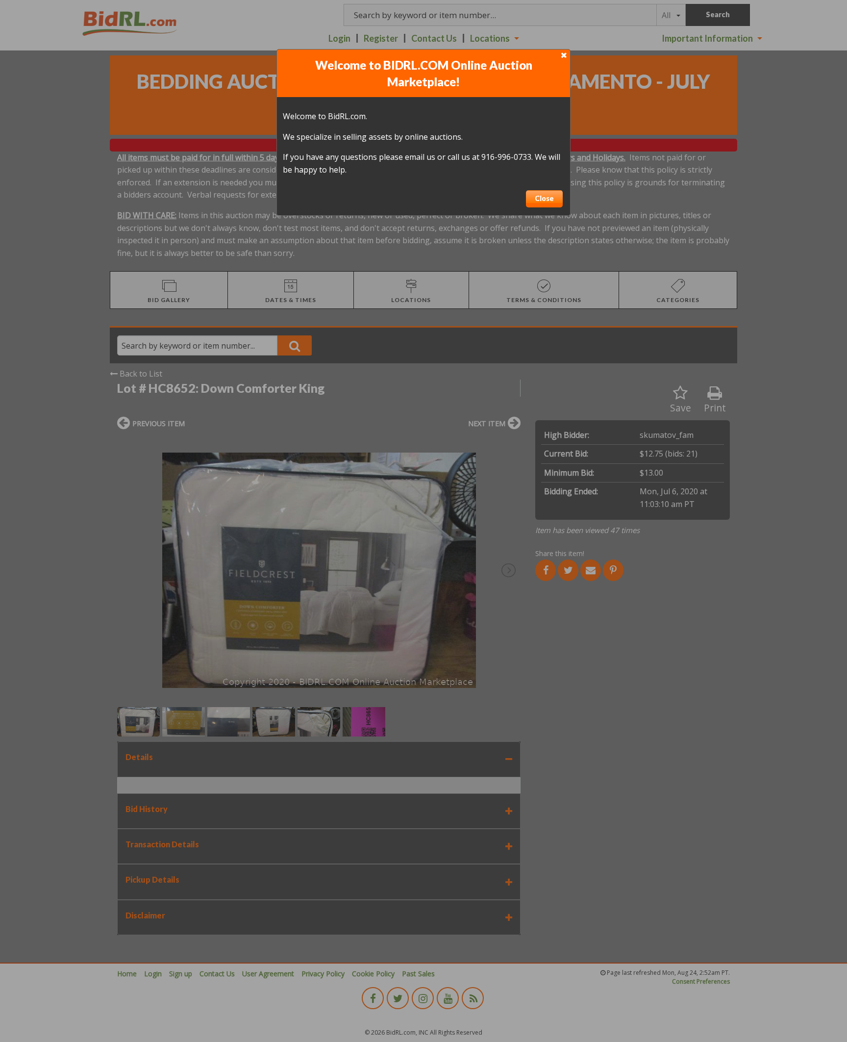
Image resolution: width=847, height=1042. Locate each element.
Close (544, 198)
